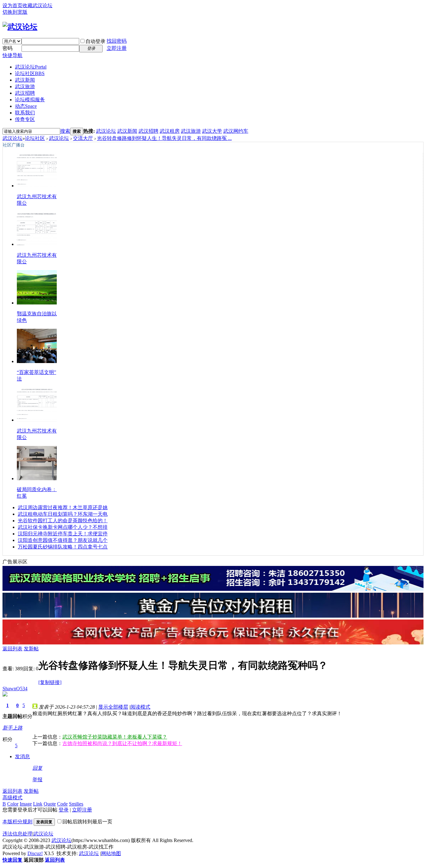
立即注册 (117, 48)
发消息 (22, 756)
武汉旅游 (25, 86)
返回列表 (12, 648)
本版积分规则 (17, 821)
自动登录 (95, 41)
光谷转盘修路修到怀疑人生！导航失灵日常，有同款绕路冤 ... (164, 138)
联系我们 (25, 112)
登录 (64, 809)
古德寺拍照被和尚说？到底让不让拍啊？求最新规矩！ (122, 743)
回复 (37, 768)
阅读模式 (140, 707)
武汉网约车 (235, 131)
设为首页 (12, 5)
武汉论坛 (30, 66)
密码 (7, 48)
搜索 (65, 131)
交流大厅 (83, 138)
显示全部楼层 (113, 707)
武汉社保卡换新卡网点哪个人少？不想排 (63, 527)
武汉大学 (212, 131)
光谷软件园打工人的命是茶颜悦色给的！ (63, 520)
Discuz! (35, 853)
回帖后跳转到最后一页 (87, 821)
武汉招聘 (25, 93)
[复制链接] (49, 682)
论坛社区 (30, 73)
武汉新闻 (25, 80)
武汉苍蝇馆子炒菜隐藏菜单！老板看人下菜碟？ (114, 736)
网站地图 (111, 853)
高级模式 (12, 797)
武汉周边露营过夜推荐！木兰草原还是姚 (63, 507)
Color (12, 803)
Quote (50, 803)
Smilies (76, 803)
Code (62, 803)
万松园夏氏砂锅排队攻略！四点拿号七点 (63, 546)
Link (37, 803)
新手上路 (12, 727)
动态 (26, 106)
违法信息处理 (17, 833)
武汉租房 (170, 131)
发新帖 (31, 648)
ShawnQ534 (14, 688)
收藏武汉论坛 (37, 5)
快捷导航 (12, 55)
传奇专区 (25, 119)
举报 (37, 779)
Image (26, 803)
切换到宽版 (14, 12)
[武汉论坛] (19, 27)
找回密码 (117, 41)
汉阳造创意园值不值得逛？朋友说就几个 (63, 540)
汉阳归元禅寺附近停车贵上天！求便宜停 (63, 533)
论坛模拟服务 (30, 99)
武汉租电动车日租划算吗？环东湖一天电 (63, 514)
